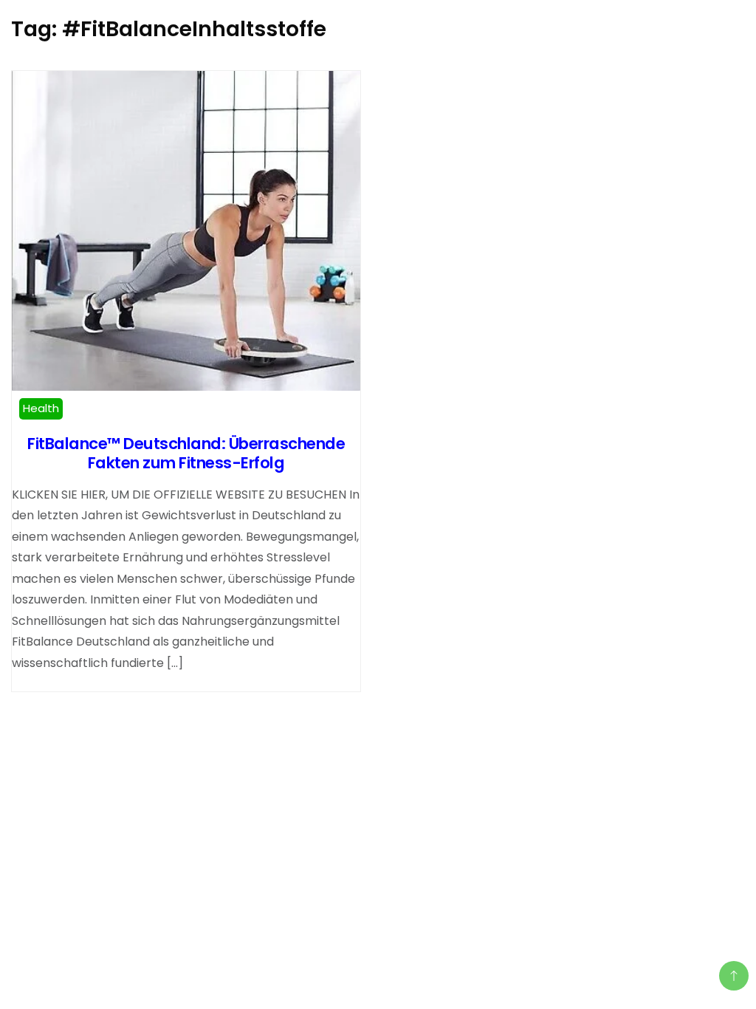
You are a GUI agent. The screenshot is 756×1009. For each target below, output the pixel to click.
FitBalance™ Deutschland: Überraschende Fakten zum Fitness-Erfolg (186, 453)
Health (41, 408)
